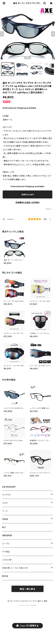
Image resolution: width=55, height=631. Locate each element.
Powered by (24, 605)
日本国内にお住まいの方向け (27, 202)
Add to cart (27, 194)
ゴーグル (6, 543)
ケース (5, 511)
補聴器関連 (7, 535)
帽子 (4, 527)
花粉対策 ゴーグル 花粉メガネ (15, 568)
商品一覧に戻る (27, 589)
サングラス (6, 495)
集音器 (5, 576)
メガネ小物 (6, 560)
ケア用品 (6, 552)
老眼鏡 (5, 519)
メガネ (4, 503)
